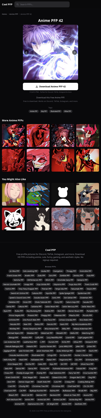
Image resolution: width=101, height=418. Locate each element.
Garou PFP (32, 368)
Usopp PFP (28, 284)
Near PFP (27, 324)
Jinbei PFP (91, 346)
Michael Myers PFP (15, 333)
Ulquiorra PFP (59, 284)
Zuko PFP (41, 275)
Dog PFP (92, 377)
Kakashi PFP (31, 346)
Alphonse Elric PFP (35, 404)
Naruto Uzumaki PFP (11, 284)
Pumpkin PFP (92, 311)
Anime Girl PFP (44, 399)
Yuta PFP (90, 275)
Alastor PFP (66, 404)
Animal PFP (19, 404)
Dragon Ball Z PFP (77, 377)
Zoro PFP (52, 275)
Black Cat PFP (27, 395)
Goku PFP (42, 364)
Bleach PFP (13, 395)
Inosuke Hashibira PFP (18, 355)
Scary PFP (58, 302)
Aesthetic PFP (80, 404)
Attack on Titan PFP (72, 395)
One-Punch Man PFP (31, 320)
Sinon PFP (27, 302)
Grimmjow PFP (92, 359)
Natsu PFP (39, 324)
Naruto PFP (51, 324)
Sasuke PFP (87, 302)
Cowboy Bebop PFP (86, 382)
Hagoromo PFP (65, 359)
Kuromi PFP (53, 342)
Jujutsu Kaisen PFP (48, 346)
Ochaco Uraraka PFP (67, 320)
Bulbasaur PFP (69, 390)
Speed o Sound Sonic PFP (19, 297)
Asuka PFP (45, 271)
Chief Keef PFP (74, 386)
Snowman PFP (86, 297)
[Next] (74, 52)
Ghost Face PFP (87, 364)
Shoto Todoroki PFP (43, 302)
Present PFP (32, 315)
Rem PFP (61, 311)
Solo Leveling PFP (30, 271)
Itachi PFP (93, 351)
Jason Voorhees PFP (45, 351)
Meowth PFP (61, 333)
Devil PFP (11, 382)
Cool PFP (7, 4)
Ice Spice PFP (65, 355)
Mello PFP (74, 333)
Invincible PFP (85, 271)
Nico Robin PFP (86, 320)
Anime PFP (13, 14)
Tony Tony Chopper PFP (28, 289)
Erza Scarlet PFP (89, 373)
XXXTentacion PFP (34, 280)
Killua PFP (67, 111)
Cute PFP (57, 382)
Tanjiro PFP (91, 289)
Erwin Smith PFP (12, 377)
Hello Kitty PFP (9, 359)
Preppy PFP (45, 315)
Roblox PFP (49, 311)
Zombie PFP (64, 275)
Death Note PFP (43, 382)
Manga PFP (13, 337)
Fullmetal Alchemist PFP (63, 368)
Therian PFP (46, 289)
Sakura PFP (22, 306)
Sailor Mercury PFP (70, 306)
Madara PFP (27, 337)
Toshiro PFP (10, 289)
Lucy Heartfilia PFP (54, 337)
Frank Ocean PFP (14, 275)
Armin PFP (29, 399)
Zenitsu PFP (78, 275)
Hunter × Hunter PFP (83, 355)
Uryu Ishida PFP (43, 284)
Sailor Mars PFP (88, 306)
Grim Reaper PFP (15, 364)
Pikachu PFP (74, 315)
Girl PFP (64, 364)
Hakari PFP (51, 359)
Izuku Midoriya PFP (64, 351)
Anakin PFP (29, 275)
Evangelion (58, 271)
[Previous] (26, 52)
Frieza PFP (9, 373)
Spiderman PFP (84, 293)
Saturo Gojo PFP (72, 302)
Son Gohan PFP (70, 297)
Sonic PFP (56, 297)
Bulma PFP (54, 390)
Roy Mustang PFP (34, 311)
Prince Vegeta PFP (16, 315)
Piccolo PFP (87, 315)
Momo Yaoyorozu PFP (32, 328)
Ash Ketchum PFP (14, 399)
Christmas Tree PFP (40, 386)
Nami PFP (64, 324)
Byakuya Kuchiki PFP (38, 390)
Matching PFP (87, 333)
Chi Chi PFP (88, 386)
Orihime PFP (14, 320)
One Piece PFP (49, 320)
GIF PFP (74, 364)
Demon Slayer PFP (26, 382)
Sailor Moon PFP (52, 306)
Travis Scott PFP (91, 284)
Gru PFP (78, 359)
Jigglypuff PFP (9, 351)
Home (4, 14)
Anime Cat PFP (59, 399)
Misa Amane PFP (51, 328)
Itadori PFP (80, 351)
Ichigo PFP (52, 355)
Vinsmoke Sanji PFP (65, 280)
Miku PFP (66, 328)
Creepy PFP (69, 382)
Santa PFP (11, 306)
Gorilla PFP (30, 364)
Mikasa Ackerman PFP (82, 328)
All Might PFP (52, 404)
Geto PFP (8, 368)
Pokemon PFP (59, 315)
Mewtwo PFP (32, 333)
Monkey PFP (14, 328)
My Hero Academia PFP (81, 324)
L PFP (43, 342)
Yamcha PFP (18, 280)
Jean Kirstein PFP (26, 351)
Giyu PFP (53, 364)
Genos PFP (20, 368)
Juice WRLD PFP (65, 346)
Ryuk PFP (7, 311)
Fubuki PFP (80, 368)
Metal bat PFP (46, 333)
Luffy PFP (39, 337)
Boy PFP (44, 111)
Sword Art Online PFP (19, 293)
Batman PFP (41, 395)
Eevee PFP (44, 377)
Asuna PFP (88, 395)
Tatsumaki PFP (77, 289)
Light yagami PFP (85, 337)
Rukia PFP (19, 311)
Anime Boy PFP (75, 399)
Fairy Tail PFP (74, 373)
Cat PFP (23, 390)
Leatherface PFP (30, 342)
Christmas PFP (58, 386)
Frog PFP (92, 368)
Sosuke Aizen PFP (41, 297)
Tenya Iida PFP (61, 289)
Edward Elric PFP (59, 377)
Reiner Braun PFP (76, 311)
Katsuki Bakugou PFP (14, 346)
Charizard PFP (10, 390)
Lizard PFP (70, 337)
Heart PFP (23, 359)
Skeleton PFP (14, 302)
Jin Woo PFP (14, 271)
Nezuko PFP (15, 324)
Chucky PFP (23, 386)
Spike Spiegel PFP (66, 293)
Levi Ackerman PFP (12, 342)
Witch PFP (50, 280)
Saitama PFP (36, 306)
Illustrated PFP (55, 111)
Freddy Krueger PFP (25, 373)
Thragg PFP (71, 271)
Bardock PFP (55, 395)
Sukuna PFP (37, 293)
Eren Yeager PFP (29, 377)
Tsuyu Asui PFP (75, 284)
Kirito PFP (66, 342)
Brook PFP (83, 390)
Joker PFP (79, 346)
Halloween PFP (37, 359)
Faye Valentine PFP (57, 373)
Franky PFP (41, 373)
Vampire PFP (82, 280)
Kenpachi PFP (91, 342)
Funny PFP (45, 368)
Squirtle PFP (51, 293)
